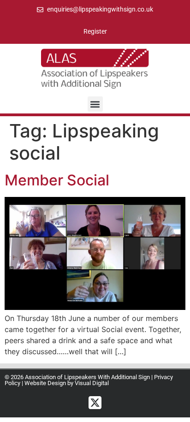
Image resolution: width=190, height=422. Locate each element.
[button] (95, 104)
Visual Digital (92, 383)
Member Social (57, 180)
